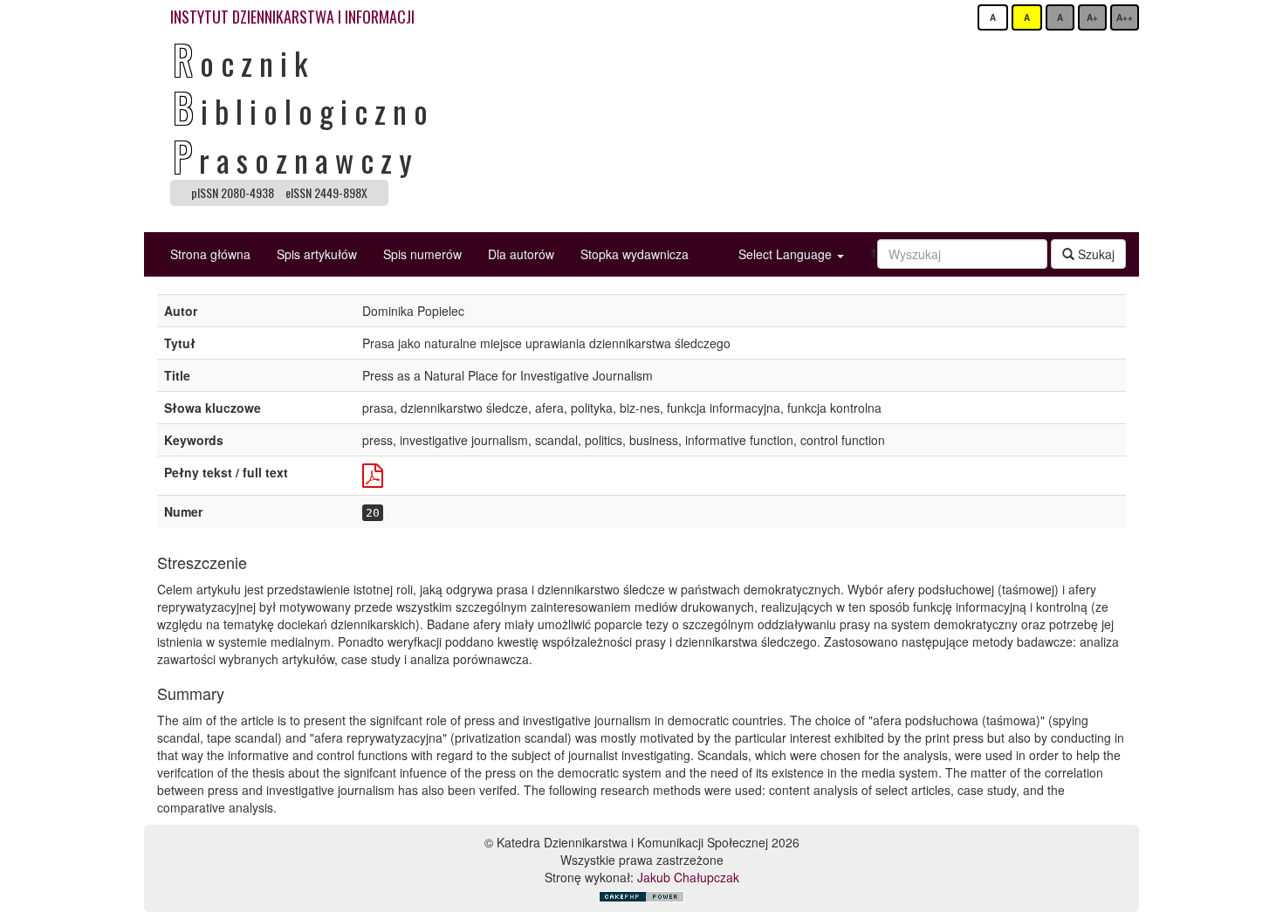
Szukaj (1094, 254)
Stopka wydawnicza (634, 254)
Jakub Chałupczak (688, 877)
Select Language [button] (786, 254)
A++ (1124, 17)
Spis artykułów (317, 254)
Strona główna (210, 254)
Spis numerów (422, 254)
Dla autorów (521, 254)
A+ (1092, 17)
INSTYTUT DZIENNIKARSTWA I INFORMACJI (292, 16)
